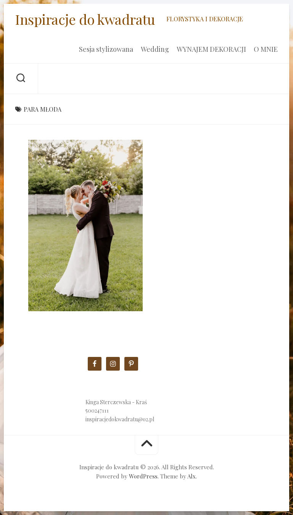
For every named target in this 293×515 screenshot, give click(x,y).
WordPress (143, 476)
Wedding (155, 49)
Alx (191, 476)
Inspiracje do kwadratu (85, 19)
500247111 (97, 410)
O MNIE (266, 49)
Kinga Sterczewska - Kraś (116, 402)
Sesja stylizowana (106, 49)
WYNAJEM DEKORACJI (211, 49)
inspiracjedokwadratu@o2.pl (119, 419)
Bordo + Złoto (56, 299)
